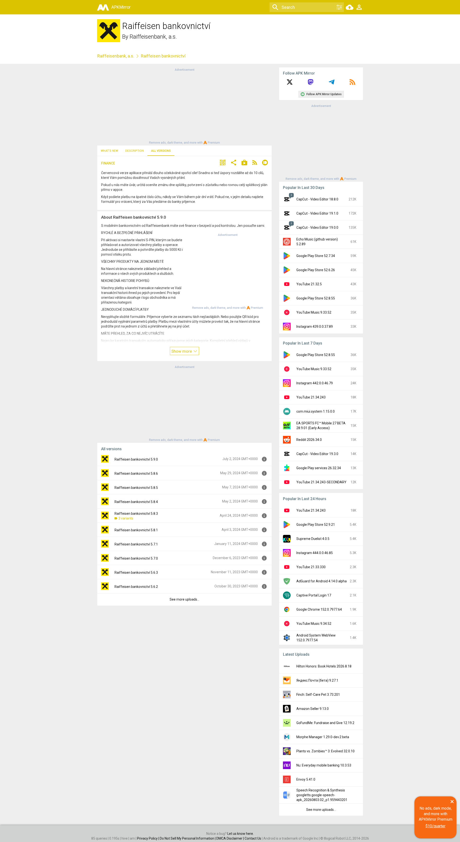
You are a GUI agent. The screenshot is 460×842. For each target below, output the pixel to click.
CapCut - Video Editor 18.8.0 (317, 199)
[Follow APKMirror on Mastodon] (310, 84)
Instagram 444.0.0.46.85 (314, 553)
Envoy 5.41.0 (305, 779)
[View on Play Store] (244, 163)
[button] (223, 163)
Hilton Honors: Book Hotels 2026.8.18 (323, 666)
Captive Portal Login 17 (313, 595)
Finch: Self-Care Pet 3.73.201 (318, 694)
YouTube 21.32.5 (309, 284)
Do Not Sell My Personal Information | (188, 838)
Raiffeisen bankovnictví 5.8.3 (136, 513)
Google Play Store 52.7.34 (315, 256)
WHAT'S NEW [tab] (109, 150)
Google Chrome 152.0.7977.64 (319, 609)
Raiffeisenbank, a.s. (153, 36)
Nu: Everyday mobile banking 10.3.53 (323, 765)
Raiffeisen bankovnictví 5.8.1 (136, 530)
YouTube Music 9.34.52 (313, 624)
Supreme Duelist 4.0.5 (312, 539)
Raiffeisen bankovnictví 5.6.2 (136, 587)
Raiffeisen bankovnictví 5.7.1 (136, 544)
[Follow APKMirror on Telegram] (331, 84)
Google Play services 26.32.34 (318, 468)
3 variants (125, 518)
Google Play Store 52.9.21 (315, 524)
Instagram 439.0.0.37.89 (314, 326)
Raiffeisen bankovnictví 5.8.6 (136, 473)
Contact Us (253, 838)
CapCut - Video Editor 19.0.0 (317, 227)
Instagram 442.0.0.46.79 (314, 383)
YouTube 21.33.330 (311, 567)
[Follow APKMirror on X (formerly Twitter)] (290, 84)
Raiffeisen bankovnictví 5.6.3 (136, 572)
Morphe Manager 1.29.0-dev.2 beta (322, 737)
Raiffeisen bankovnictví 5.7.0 (136, 558)
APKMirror (121, 7)
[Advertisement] (184, 105)
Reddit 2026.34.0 (309, 440)
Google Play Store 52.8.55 (315, 298)
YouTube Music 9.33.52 (313, 312)
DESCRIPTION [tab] (134, 150)
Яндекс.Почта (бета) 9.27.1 (317, 680)
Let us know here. (240, 834)
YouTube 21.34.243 (311, 397)
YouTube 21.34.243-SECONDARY (321, 482)
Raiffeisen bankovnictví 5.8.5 (136, 488)
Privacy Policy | (148, 838)
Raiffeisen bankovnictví (163, 55)
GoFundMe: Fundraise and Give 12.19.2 (325, 723)
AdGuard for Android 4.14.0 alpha (321, 581)
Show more (182, 351)
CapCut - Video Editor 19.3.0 (317, 454)
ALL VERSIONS (161, 150)
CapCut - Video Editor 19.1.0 (317, 213)
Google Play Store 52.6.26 (315, 270)
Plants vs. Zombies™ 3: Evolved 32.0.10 (325, 751)
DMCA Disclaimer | (230, 838)
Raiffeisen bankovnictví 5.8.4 (136, 502)
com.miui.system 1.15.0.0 (315, 411)
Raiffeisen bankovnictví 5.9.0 (136, 459)
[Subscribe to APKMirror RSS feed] (352, 84)
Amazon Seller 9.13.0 (312, 709)
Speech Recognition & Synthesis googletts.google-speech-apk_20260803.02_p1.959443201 (321, 795)
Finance (108, 163)
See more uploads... (184, 599)
